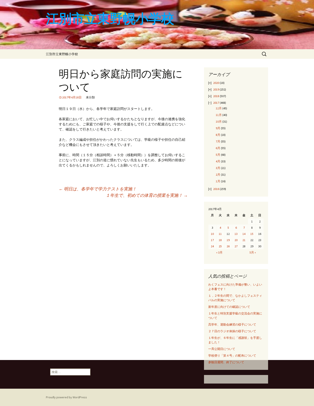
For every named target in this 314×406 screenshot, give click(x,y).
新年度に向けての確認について (229, 307)
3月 (218, 168)
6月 (218, 148)
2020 (216, 83)
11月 (219, 115)
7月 (218, 141)
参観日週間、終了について (226, 362)
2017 (216, 103)
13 (236, 234)
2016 (216, 189)
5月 (218, 155)
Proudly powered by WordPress (66, 397)
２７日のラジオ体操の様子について (232, 331)
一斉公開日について (221, 349)
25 (220, 246)
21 (243, 240)
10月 (219, 121)
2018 (216, 96)
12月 (219, 108)
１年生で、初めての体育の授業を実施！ (147, 195)
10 (212, 234)
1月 (218, 181)
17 (212, 240)
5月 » (252, 252)
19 (228, 240)
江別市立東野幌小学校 (62, 54)
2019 (216, 89)
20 (236, 240)
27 (236, 246)
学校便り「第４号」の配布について (232, 355)
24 (212, 246)
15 (251, 234)
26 (228, 246)
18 (220, 240)
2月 (218, 174)
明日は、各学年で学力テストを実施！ (97, 188)
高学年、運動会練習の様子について (232, 324)
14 (243, 234)
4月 (218, 161)
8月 (218, 135)
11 (220, 234)
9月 (218, 128)
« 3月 (219, 252)
